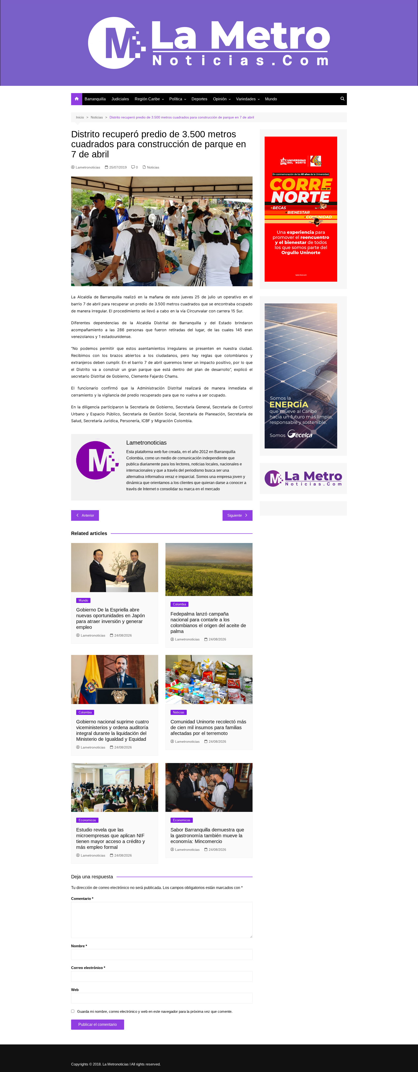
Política (175, 99)
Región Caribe (147, 99)
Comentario (82, 898)
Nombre (79, 946)
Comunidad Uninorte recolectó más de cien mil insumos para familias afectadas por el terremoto (208, 727)
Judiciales (120, 99)
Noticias (153, 167)
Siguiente (234, 515)
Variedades (246, 99)
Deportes (199, 99)
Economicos (87, 820)
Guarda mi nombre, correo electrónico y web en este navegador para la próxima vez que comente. (154, 1011)
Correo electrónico (88, 968)
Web (75, 990)
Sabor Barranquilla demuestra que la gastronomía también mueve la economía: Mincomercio (207, 835)
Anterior (88, 515)
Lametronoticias (88, 167)
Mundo (271, 99)
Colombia (179, 604)
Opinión (220, 99)
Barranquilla (95, 99)
